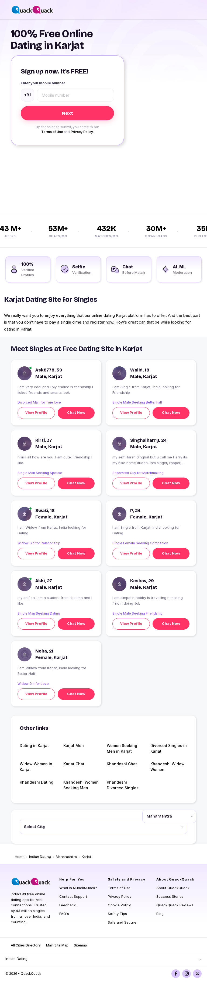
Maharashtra (66, 857)
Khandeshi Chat (122, 764)
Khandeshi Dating (36, 782)
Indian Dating (40, 857)
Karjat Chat (73, 764)
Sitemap (80, 945)
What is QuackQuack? (78, 888)
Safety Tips (117, 913)
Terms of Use (52, 132)
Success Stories (170, 896)
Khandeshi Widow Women (167, 767)
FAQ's (64, 913)
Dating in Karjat (34, 745)
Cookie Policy (119, 905)
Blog (160, 913)
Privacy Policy (82, 132)
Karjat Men (73, 745)
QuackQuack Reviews (175, 905)
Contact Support (73, 896)
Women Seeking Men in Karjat (122, 748)
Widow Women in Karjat (36, 767)
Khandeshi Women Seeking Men (81, 785)
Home (19, 857)
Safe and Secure (122, 922)
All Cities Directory (26, 945)
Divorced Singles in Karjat (168, 748)
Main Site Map (57, 945)
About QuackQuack (172, 888)
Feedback (67, 905)
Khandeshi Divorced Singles (123, 785)
